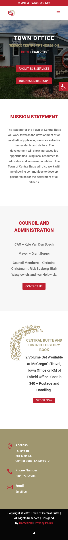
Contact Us (34, 286)
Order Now (41, 400)
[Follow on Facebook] (34, 534)
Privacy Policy (44, 523)
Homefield (26, 523)
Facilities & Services (34, 68)
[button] (63, 86)
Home (25, 51)
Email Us (21, 491)
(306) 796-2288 (25, 476)
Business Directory (34, 81)
